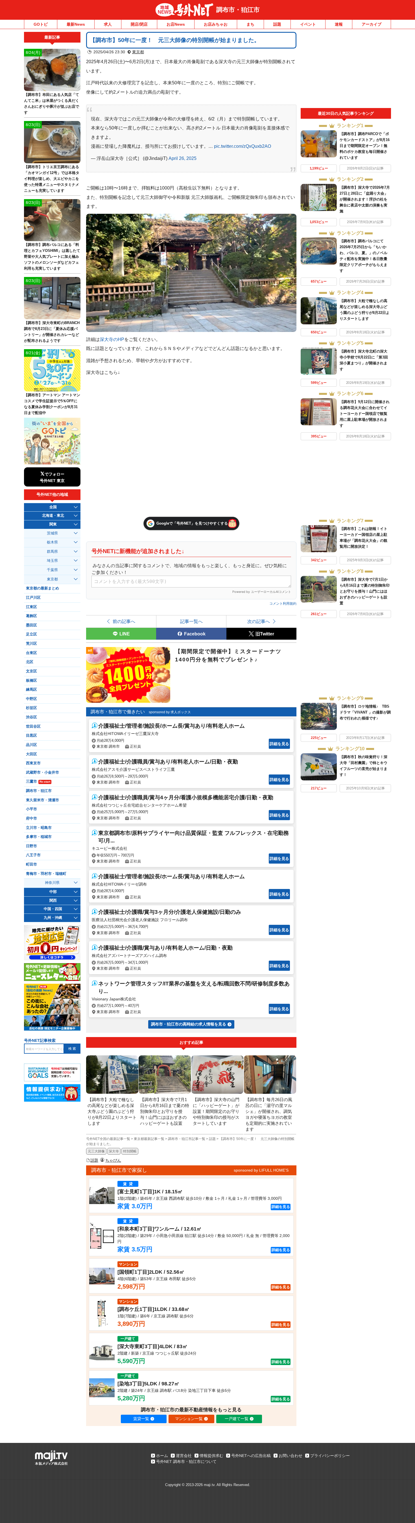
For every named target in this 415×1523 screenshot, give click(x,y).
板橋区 (31, 681)
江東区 (31, 607)
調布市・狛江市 (238, 9)
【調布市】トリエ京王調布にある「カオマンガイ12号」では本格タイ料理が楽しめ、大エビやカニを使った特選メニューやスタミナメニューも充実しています (51, 179)
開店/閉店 (139, 24)
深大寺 (114, 1151)
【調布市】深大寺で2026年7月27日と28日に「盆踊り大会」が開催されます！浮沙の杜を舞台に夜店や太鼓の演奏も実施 (365, 199)
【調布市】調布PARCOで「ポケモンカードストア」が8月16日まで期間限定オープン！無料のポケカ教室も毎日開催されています (365, 146)
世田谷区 (33, 727)
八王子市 (33, 855)
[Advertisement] (346, 70)
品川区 (31, 745)
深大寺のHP (112, 339)
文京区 (31, 671)
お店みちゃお (216, 24)
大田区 (31, 754)
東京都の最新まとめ (42, 588)
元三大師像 (96, 1151)
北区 (29, 662)
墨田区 (31, 625)
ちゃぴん (113, 1160)
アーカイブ (371, 24)
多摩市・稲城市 (39, 837)
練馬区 (31, 690)
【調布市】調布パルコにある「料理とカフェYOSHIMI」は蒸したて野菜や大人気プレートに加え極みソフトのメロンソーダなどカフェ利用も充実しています (52, 256)
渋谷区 (31, 717)
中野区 (31, 699)
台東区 (31, 653)
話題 (277, 24)
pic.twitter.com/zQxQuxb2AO (242, 146)
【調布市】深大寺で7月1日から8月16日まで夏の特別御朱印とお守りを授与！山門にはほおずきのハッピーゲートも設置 (365, 591)
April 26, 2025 (182, 158)
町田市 (31, 864)
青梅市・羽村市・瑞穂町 (46, 874)
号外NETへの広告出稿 (251, 1455)
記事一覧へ (191, 621)
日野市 (31, 846)
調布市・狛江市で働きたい (118, 711)
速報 (339, 24)
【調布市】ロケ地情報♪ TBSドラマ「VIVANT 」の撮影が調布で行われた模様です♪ (365, 712)
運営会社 (184, 1455)
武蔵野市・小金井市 (42, 772)
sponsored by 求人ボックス (170, 712)
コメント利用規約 (282, 604)
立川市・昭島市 (39, 828)
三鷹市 (38, 781)
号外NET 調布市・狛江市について (186, 1461)
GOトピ (41, 24)
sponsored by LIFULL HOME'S (261, 1170)
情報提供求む (211, 1455)
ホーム (162, 1455)
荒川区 (31, 644)
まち (250, 24)
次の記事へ (258, 621)
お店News (176, 24)
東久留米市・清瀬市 (42, 800)
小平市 (31, 809)
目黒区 (31, 736)
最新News (76, 24)
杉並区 (31, 708)
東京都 (138, 52)
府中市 (31, 818)
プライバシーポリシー (330, 1455)
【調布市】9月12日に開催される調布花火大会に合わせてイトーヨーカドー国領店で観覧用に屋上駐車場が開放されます (365, 414)
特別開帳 (130, 1151)
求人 (108, 24)
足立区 (31, 634)
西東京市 (33, 763)
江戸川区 (33, 598)
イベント (308, 24)
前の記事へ (124, 621)
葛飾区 (31, 616)
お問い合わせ (290, 1455)
